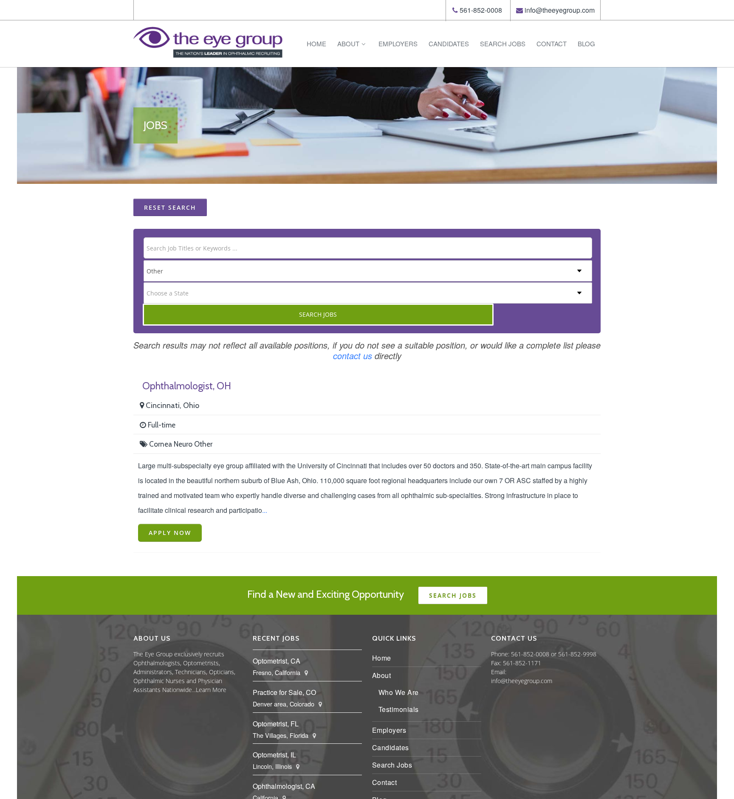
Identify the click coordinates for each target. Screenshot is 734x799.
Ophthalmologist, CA (284, 786)
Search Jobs (502, 43)
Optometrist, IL (274, 755)
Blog (586, 43)
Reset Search (170, 207)
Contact (551, 43)
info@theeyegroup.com (560, 10)
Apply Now (170, 533)
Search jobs (453, 595)
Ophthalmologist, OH (186, 386)
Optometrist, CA (276, 661)
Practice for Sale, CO (284, 692)
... (264, 510)
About (348, 43)
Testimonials (398, 709)
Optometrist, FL (276, 724)
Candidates (449, 43)
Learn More (211, 690)
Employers (398, 43)
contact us (352, 355)
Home (316, 43)
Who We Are (398, 692)
